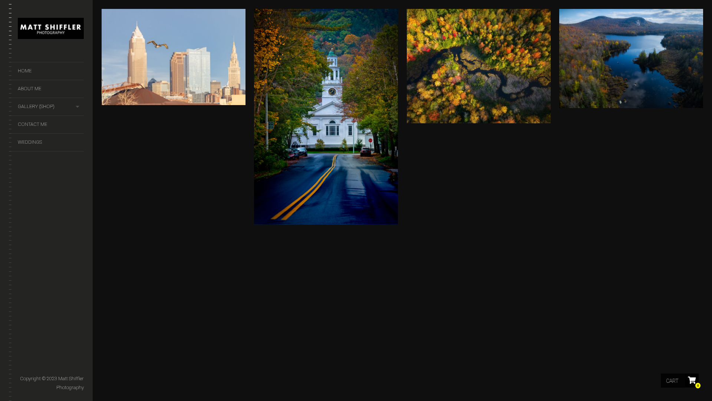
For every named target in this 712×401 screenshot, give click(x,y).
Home (25, 71)
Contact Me (32, 124)
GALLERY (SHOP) (36, 106)
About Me (29, 88)
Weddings (30, 142)
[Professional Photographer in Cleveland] (51, 30)
